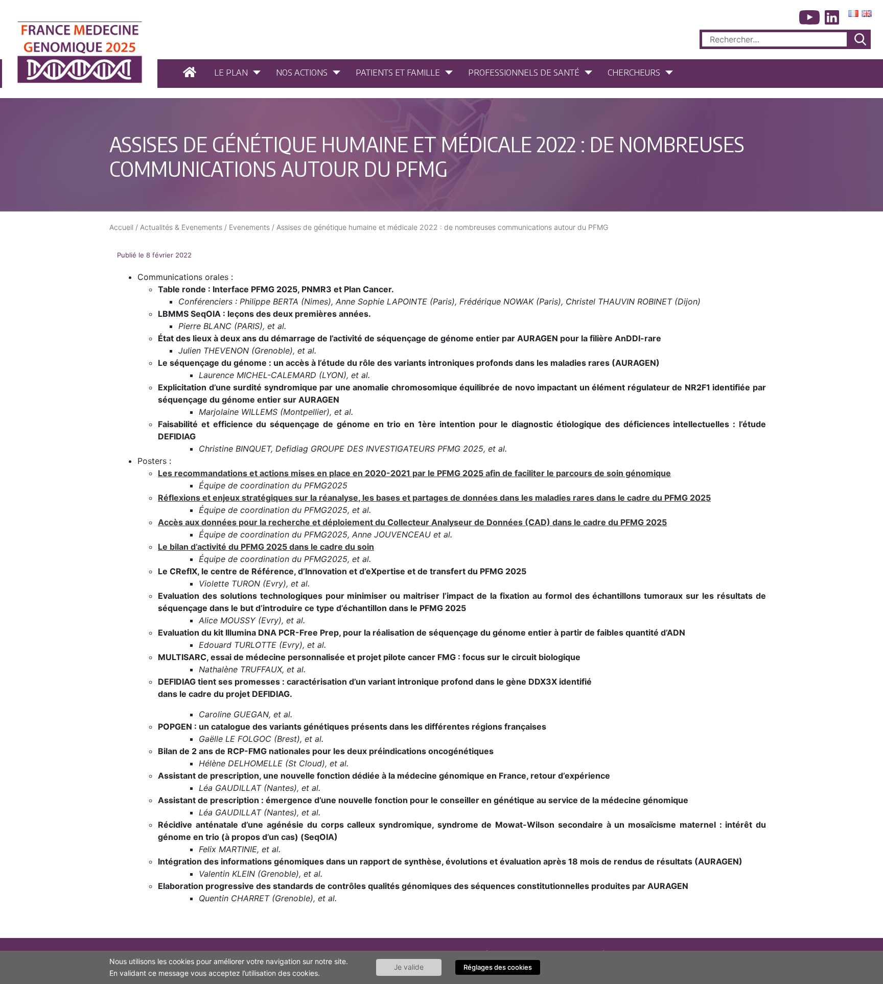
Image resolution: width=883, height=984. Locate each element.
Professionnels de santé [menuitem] (523, 72)
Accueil (121, 227)
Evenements (249, 227)
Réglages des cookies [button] (497, 967)
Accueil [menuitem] (190, 72)
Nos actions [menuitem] (302, 72)
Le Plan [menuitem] (231, 72)
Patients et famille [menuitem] (398, 72)
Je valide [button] (409, 967)
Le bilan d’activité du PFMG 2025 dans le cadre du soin (266, 547)
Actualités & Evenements (181, 227)
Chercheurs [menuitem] (634, 72)
